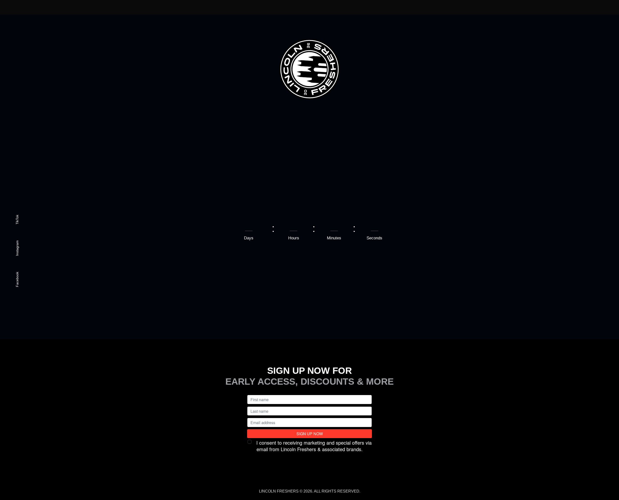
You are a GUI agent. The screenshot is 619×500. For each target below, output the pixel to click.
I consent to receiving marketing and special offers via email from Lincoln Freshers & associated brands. (314, 446)
